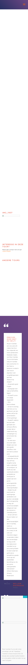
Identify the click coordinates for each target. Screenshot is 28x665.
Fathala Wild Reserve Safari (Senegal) (12, 278)
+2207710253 (6, 251)
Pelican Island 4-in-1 (11, 312)
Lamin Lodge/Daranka (12, 295)
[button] (2, 109)
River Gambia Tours (14, 1)
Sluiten (25, 596)
